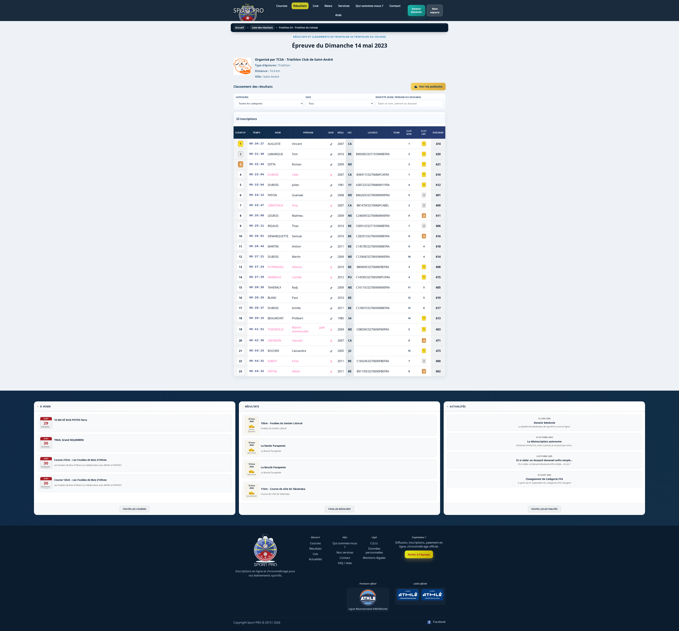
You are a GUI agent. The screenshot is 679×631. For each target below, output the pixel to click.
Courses (281, 6)
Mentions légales (374, 558)
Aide (338, 15)
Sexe (308, 97)
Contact (395, 6)
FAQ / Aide (345, 563)
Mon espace (434, 10)
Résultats (300, 6)
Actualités (315, 559)
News (328, 6)
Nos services (344, 552)
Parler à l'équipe (419, 554)
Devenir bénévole (416, 10)
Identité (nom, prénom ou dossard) (398, 97)
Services (344, 6)
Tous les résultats (339, 509)
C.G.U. (374, 543)
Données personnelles (374, 550)
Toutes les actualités (544, 509)
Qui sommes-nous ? (369, 6)
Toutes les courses (134, 509)
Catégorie (242, 97)
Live (315, 6)
